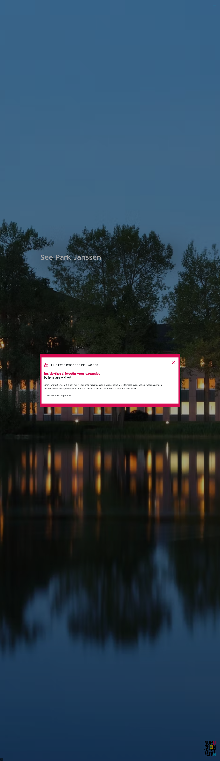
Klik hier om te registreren (59, 395)
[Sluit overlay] (173, 362)
